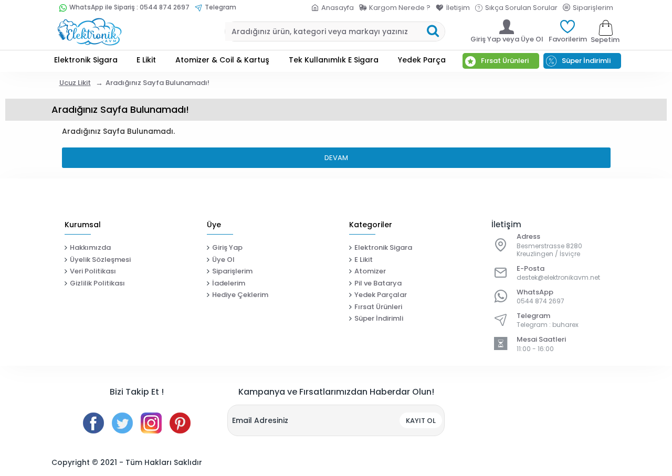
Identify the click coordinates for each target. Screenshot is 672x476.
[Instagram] (151, 423)
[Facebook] (93, 423)
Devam (336, 158)
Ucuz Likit (75, 83)
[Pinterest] (180, 423)
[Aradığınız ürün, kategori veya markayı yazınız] (433, 31)
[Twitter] (122, 423)
